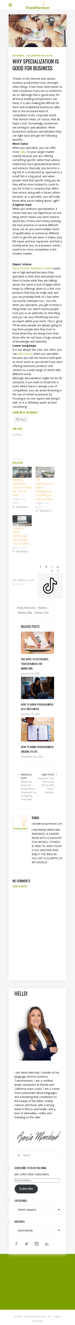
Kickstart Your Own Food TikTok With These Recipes (46, 785)
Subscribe (26, 1188)
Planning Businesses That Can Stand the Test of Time (22, 487)
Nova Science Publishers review (32, 268)
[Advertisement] (42, 1281)
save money (26, 354)
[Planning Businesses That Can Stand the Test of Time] (22, 472)
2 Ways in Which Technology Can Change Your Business (21, 535)
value (23, 152)
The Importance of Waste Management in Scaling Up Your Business (44, 489)
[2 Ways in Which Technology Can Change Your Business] (22, 520)
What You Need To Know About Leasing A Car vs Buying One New (29, 790)
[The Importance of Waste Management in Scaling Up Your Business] (45, 472)
